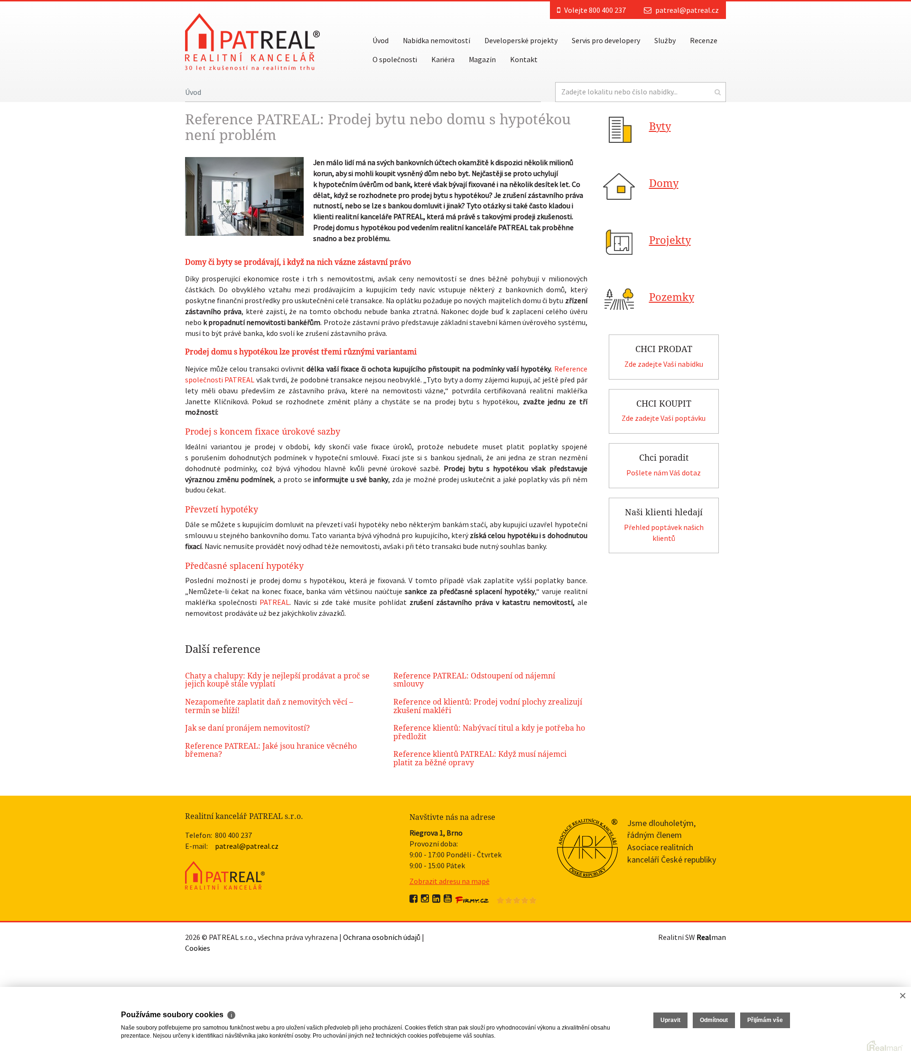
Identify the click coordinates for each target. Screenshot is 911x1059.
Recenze (703, 40)
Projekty (670, 240)
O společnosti (394, 59)
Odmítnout (714, 1020)
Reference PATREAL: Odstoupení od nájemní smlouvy (474, 680)
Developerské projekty (521, 40)
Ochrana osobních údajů (381, 937)
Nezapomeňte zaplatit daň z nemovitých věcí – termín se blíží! (269, 706)
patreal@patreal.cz (687, 10)
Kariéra (443, 59)
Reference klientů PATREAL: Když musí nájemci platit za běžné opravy (480, 758)
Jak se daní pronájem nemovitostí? (247, 728)
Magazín (482, 59)
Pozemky (671, 297)
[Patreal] (252, 41)
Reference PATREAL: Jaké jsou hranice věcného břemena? (271, 750)
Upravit (670, 1020)
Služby (665, 40)
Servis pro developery (606, 40)
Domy (664, 183)
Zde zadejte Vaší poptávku (664, 418)
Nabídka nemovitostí (436, 40)
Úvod (380, 40)
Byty (660, 126)
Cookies (197, 948)
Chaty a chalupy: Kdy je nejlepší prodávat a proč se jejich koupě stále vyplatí (277, 680)
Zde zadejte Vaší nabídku (663, 364)
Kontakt (524, 59)
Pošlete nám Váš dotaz (663, 472)
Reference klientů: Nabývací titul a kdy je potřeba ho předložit (489, 732)
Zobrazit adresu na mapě (449, 881)
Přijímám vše (765, 1020)
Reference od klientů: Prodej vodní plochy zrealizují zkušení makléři (487, 706)
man (711, 937)
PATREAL (274, 602)
